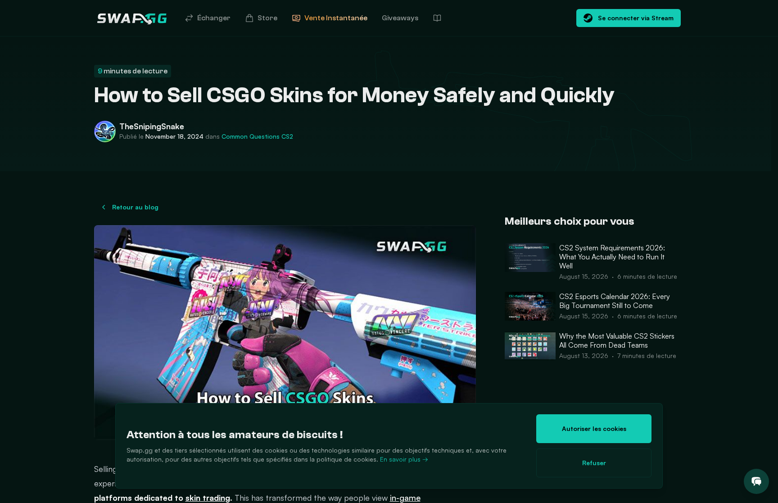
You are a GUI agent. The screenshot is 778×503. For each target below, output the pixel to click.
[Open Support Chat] (756, 481)
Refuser (594, 463)
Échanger (214, 18)
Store (267, 18)
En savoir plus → (404, 459)
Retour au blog (135, 207)
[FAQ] (437, 18)
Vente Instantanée (335, 18)
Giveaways (400, 18)
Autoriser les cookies (594, 428)
